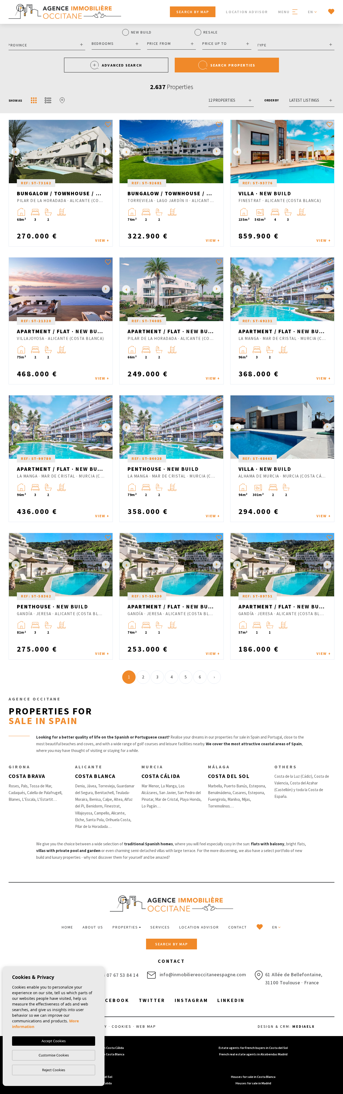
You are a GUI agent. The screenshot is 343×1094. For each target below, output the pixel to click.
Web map (146, 1026)
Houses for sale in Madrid (253, 1083)
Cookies (122, 1026)
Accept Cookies (54, 1040)
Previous (14, 151)
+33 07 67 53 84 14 (117, 975)
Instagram (191, 1000)
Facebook (113, 1000)
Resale (210, 32)
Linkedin (231, 1000)
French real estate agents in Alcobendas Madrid (253, 1054)
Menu (284, 11)
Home (67, 927)
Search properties (233, 65)
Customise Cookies (54, 1055)
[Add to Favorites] (108, 124)
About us (93, 927)
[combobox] (47, 44)
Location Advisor (247, 11)
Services (160, 927)
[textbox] (45, 45)
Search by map (192, 11)
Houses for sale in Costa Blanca (253, 1077)
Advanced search (122, 65)
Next (107, 151)
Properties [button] (125, 927)
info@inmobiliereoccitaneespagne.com (202, 974)
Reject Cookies (53, 1069)
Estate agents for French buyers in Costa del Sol (253, 1048)
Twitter (152, 1000)
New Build (141, 32)
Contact (237, 927)
